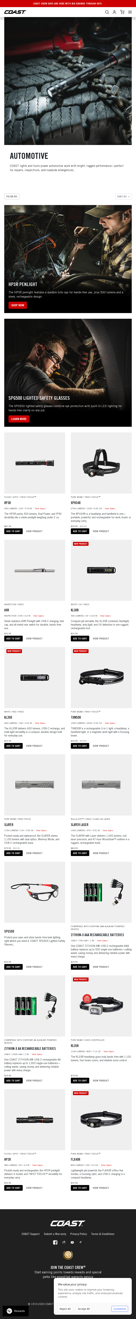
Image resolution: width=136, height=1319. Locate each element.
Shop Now (17, 305)
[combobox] (123, 196)
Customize (120, 1308)
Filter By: (12, 196)
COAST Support (31, 1234)
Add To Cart (13, 531)
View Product (34, 531)
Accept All (84, 1308)
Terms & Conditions (102, 1234)
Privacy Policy (78, 1234)
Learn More (19, 419)
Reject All (65, 1308)
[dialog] (93, 1296)
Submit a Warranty (55, 1234)
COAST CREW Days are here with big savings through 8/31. (68, 3)
